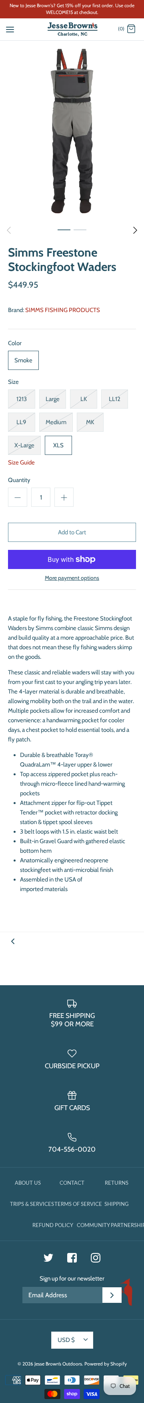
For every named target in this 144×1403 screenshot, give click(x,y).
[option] (72, 131)
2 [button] (80, 229)
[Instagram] (95, 1258)
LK (83, 399)
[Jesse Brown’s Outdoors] (72, 29)
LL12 (114, 399)
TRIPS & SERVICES (32, 1204)
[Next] (135, 230)
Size (13, 381)
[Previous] (9, 230)
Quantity (19, 480)
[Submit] (112, 1295)
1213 (21, 399)
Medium (56, 422)
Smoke (23, 360)
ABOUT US (28, 1183)
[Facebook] (72, 1258)
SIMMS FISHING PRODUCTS (62, 310)
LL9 (21, 422)
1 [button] (64, 229)
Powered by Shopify (105, 1364)
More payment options (72, 578)
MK (90, 422)
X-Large (24, 445)
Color (15, 343)
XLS (58, 445)
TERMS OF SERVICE (78, 1204)
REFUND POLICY (52, 1225)
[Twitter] (48, 1258)
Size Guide (21, 462)
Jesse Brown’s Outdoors (58, 1364)
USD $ (66, 1340)
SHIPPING (116, 1204)
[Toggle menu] (10, 29)
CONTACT (72, 1183)
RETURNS (116, 1183)
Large (53, 399)
